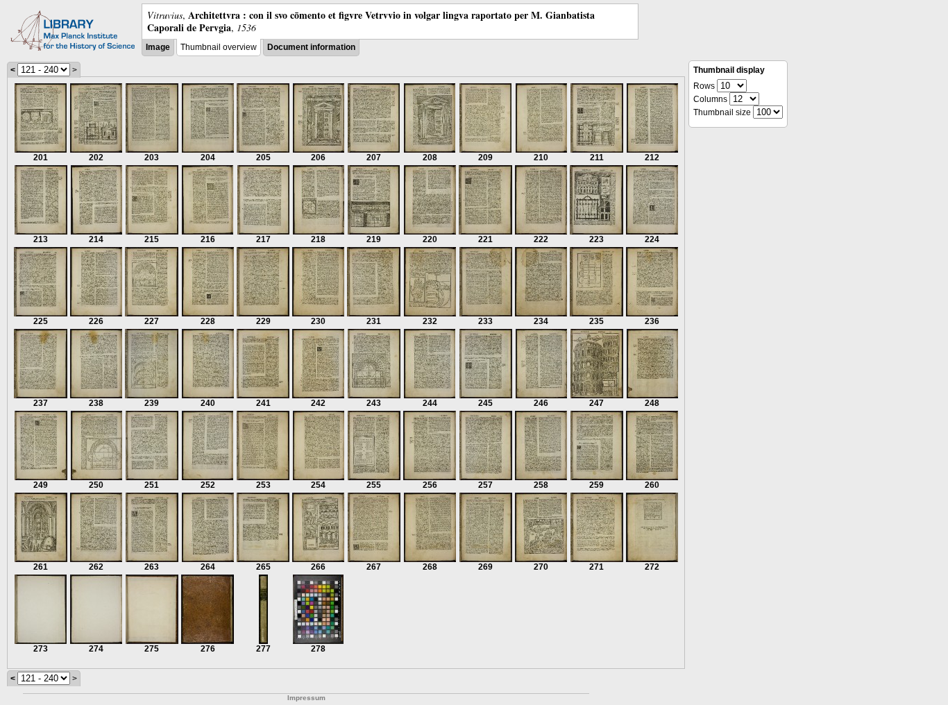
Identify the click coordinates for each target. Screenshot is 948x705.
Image (158, 47)
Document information (311, 47)
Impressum (306, 698)
